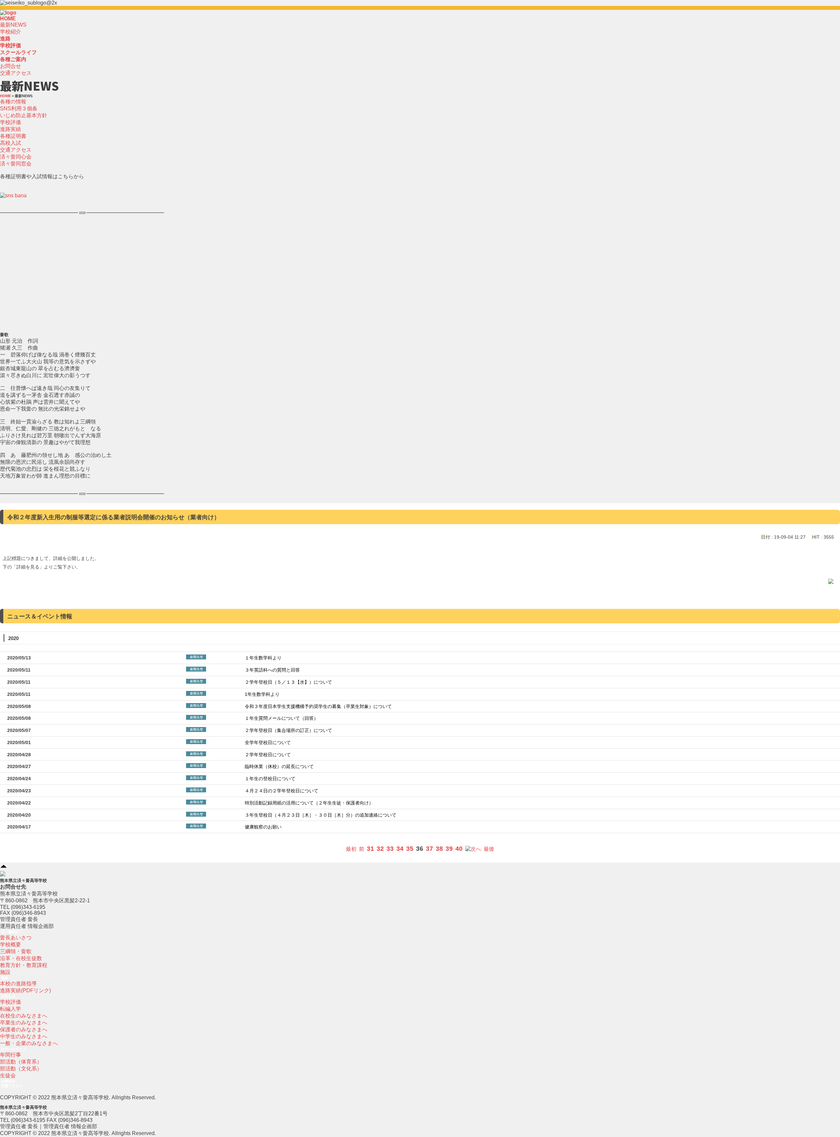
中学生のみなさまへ (23, 1036)
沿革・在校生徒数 (21, 958)
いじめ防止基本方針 (23, 115)
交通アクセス (16, 73)
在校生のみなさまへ (23, 1016)
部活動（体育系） (21, 1061)
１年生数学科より (263, 657)
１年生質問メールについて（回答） (281, 718)
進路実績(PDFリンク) (25, 990)
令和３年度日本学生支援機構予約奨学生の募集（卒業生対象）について (318, 706)
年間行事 (10, 1055)
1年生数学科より (262, 694)
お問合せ (10, 66)
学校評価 (10, 122)
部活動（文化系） (21, 1068)
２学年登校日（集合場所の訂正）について (288, 730)
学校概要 (10, 944)
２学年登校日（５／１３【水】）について (288, 682)
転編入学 (10, 1009)
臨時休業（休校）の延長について (279, 766)
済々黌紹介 (10, 932)
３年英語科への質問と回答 (272, 670)
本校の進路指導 (18, 983)
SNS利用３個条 (18, 108)
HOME (8, 18)
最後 (489, 849)
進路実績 (10, 129)
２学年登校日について (268, 754)
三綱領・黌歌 (16, 951)
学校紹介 (10, 31)
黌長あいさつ (16, 937)
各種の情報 (13, 101)
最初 (351, 849)
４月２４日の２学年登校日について (281, 790)
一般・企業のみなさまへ (29, 1043)
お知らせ (8, 996)
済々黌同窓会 (16, 163)
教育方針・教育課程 (23, 965)
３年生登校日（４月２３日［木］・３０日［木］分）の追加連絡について (320, 815)
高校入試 (10, 143)
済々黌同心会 (16, 157)
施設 (5, 972)
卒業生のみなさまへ (23, 1022)
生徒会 (8, 1075)
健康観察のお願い (263, 827)
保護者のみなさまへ (23, 1029)
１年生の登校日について (270, 778)
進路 (4, 978)
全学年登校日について (268, 742)
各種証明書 (13, 136)
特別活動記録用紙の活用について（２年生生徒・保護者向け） (309, 803)
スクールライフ (13, 1049)
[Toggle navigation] (18, 14)
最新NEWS (13, 25)
